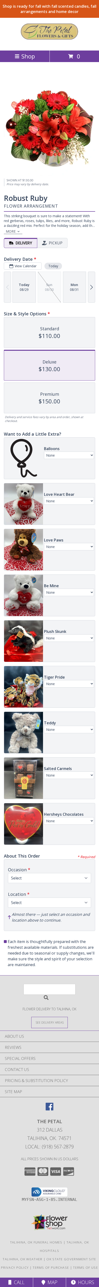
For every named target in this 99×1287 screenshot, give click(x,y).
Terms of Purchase (51, 1267)
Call (18, 1282)
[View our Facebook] (49, 1109)
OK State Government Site (71, 1259)
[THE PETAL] (49, 43)
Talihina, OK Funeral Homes (36, 1242)
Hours (85, 1282)
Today (53, 266)
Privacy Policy (15, 1267)
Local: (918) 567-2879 (49, 1146)
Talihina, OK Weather (22, 1259)
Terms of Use (85, 1267)
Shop (28, 56)
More (11, 231)
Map (51, 1282)
